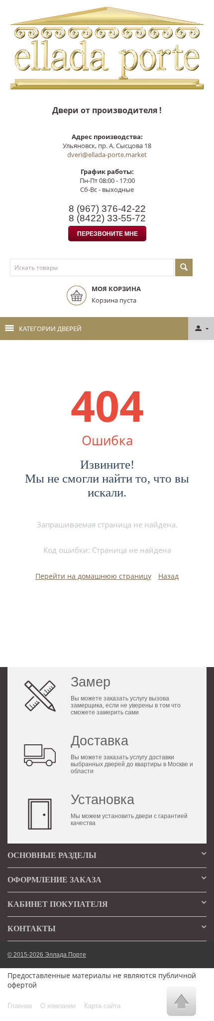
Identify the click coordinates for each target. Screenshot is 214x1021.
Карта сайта (102, 1006)
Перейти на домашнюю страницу (93, 576)
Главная (19, 1006)
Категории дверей (50, 328)
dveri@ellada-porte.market (107, 154)
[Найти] (184, 267)
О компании (58, 1006)
